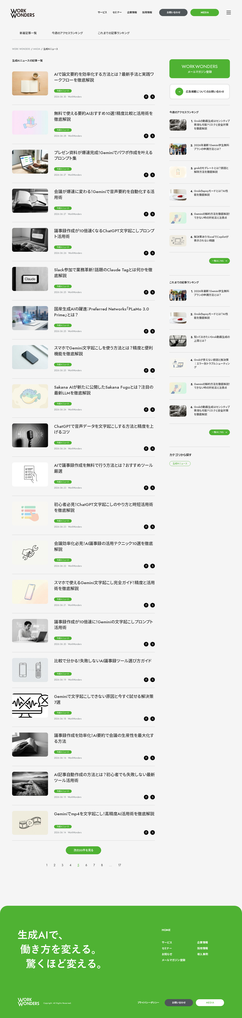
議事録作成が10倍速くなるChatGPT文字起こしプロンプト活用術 (104, 234)
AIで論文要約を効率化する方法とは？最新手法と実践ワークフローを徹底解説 (104, 77)
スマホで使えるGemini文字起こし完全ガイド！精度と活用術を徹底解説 (104, 586)
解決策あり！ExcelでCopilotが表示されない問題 (211, 238)
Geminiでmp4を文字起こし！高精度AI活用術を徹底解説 (104, 814)
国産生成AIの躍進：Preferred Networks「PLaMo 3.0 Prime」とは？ (101, 312)
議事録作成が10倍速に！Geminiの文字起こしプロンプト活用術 (103, 625)
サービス (102, 12)
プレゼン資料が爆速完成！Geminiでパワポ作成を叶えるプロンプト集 (103, 155)
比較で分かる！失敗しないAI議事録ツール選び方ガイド (102, 661)
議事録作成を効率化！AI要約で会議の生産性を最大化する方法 (104, 738)
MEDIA (205, 12)
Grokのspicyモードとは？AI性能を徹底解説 (211, 193)
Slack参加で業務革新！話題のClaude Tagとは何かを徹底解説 (103, 273)
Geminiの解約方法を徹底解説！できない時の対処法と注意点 (212, 216)
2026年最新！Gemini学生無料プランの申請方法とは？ (211, 147)
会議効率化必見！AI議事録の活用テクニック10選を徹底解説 (103, 546)
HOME (166, 930)
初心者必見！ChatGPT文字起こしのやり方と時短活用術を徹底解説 (103, 507)
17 (119, 865)
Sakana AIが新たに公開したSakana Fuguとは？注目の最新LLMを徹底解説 (103, 390)
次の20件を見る (83, 850)
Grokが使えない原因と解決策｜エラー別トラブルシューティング (212, 363)
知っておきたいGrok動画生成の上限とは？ (212, 339)
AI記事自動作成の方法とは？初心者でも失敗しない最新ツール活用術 (104, 777)
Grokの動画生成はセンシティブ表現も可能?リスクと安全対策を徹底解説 (212, 124)
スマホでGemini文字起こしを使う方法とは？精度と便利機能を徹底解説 (103, 351)
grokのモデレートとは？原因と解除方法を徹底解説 (211, 170)
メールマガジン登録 (173, 960)
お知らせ (167, 954)
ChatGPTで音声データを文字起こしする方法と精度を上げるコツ (104, 429)
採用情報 (147, 12)
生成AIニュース (63, 90)
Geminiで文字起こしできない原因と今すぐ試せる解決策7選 (104, 699)
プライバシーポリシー (148, 1002)
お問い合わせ (173, 12)
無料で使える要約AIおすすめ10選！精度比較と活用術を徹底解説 (103, 116)
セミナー (117, 12)
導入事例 (202, 954)
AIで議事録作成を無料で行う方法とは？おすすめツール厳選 (103, 468)
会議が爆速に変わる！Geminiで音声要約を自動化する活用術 (104, 194)
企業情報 (132, 12)
